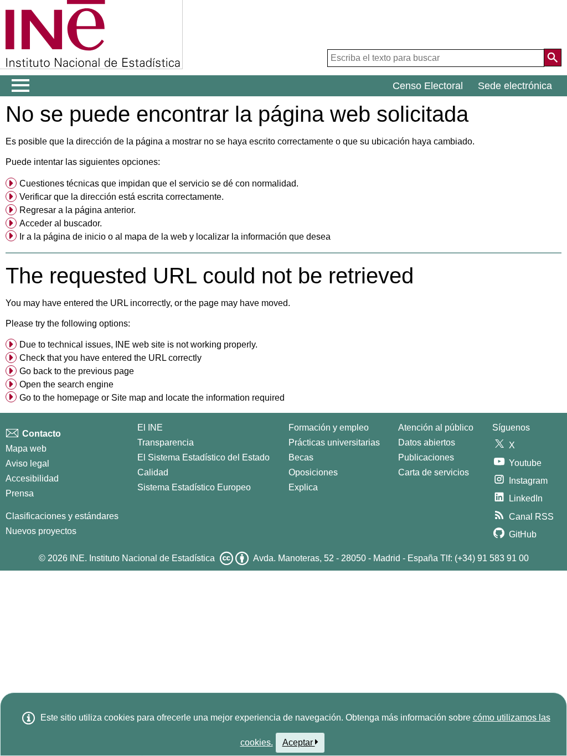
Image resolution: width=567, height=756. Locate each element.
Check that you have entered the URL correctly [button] (110, 358)
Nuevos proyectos (41, 531)
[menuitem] (283, 183)
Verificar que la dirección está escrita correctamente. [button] (121, 196)
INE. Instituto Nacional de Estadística (142, 558)
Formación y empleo (328, 427)
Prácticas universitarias (334, 442)
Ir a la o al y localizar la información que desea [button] (175, 236)
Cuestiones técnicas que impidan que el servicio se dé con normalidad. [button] (158, 183)
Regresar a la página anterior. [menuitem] (77, 210)
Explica (303, 487)
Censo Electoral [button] (428, 85)
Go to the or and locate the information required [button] (152, 397)
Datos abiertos (426, 442)
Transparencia (165, 442)
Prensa (20, 493)
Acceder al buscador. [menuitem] (60, 223)
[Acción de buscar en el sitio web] (552, 57)
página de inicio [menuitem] (74, 236)
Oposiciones (313, 472)
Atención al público (435, 427)
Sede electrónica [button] (515, 85)
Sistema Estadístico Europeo (194, 487)
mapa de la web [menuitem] (156, 236)
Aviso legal (27, 463)
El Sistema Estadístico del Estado (203, 457)
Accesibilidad (32, 478)
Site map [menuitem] (128, 397)
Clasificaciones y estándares (62, 516)
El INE (150, 427)
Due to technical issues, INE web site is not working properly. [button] (138, 344)
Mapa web (26, 448)
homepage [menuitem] (78, 397)
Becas (300, 457)
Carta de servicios (433, 472)
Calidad (152, 472)
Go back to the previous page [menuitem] (76, 371)
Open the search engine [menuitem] (66, 384)
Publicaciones (426, 457)
